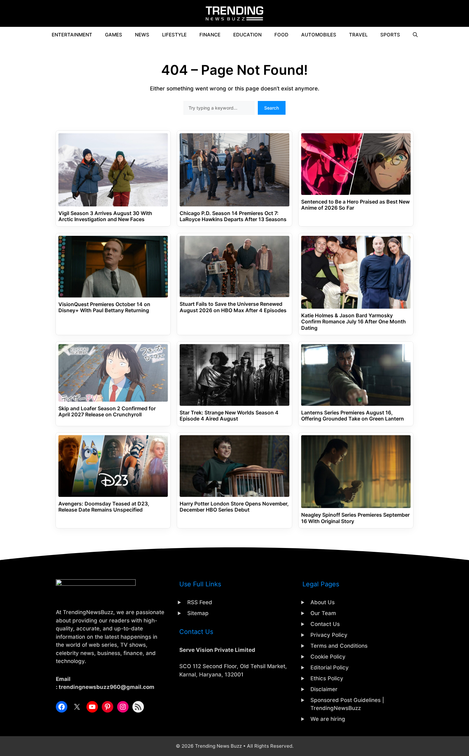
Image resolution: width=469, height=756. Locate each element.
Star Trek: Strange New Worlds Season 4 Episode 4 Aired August (229, 416)
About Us (322, 602)
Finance (209, 35)
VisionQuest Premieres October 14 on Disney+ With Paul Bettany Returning (104, 307)
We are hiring (327, 719)
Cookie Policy (328, 656)
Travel (358, 35)
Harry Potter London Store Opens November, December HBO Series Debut (234, 507)
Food (281, 35)
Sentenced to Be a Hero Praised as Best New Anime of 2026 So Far (355, 205)
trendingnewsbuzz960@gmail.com (106, 687)
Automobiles (318, 35)
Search (271, 108)
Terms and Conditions (339, 646)
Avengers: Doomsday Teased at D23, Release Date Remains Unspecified (103, 507)
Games (113, 35)
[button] (415, 35)
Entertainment (72, 35)
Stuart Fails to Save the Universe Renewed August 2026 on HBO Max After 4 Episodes (233, 307)
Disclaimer (324, 689)
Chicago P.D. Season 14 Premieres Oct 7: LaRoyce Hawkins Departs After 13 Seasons (233, 216)
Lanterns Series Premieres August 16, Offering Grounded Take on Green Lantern (352, 416)
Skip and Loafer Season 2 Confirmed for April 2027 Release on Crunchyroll (107, 411)
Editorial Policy (329, 667)
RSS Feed (199, 602)
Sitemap (198, 613)
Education (247, 35)
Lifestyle (174, 35)
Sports (390, 35)
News (142, 35)
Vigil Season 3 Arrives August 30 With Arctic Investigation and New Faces (105, 216)
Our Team (323, 613)
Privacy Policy (328, 635)
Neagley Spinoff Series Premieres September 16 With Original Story (355, 518)
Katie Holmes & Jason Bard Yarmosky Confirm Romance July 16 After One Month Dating (353, 321)
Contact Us (325, 624)
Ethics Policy (326, 678)
